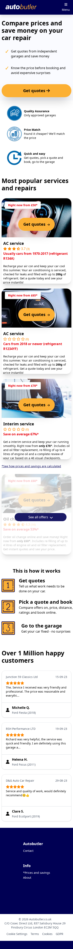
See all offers (38, 517)
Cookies (47, 934)
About (27, 877)
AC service (13, 243)
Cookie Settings (16, 934)
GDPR (59, 934)
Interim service (18, 424)
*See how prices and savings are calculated (31, 466)
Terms (35, 934)
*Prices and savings (36, 873)
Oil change (14, 519)
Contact (28, 851)
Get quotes (34, 90)
